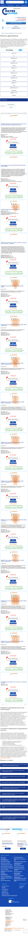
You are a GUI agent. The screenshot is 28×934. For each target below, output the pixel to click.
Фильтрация (4, 99)
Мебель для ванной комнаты (20, 861)
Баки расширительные (5, 880)
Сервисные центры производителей (9, 895)
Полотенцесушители (18, 857)
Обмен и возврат (5, 893)
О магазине (3, 5)
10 (20, 829)
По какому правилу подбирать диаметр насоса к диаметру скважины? (13, 777)
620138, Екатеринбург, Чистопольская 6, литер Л (14, 928)
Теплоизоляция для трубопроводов (18, 863)
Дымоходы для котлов (5, 863)
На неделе (26, 829)
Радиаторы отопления (5, 861)
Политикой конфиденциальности (9, 920)
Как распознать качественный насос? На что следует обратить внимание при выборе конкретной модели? (14, 765)
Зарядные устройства (18, 875)
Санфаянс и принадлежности (4, 874)
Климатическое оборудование (17, 873)
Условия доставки (13, 149)
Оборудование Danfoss (19, 865)
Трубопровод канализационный (4, 859)
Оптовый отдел (24, 5)
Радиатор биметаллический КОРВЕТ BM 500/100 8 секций (7, 843)
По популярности (11, 104)
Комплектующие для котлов (7, 866)
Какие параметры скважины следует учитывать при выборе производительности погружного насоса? (14, 788)
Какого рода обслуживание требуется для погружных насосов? (14, 811)
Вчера (7, 830)
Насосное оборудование (6, 876)
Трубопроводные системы (6, 864)
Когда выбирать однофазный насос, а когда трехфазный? (13, 782)
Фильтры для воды (18, 871)
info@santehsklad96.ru (20, 20)
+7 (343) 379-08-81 (7, 929)
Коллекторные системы (19, 867)
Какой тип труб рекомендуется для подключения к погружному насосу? (14, 806)
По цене (11, 107)
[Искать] (26, 2)
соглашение (7, 922)
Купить (13, 145)
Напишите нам (5, 892)
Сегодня (20, 830)
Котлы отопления (4, 869)
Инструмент (3, 857)
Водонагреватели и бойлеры (7, 867)
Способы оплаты (10, 5)
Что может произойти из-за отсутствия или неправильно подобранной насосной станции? (13, 794)
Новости (21, 887)
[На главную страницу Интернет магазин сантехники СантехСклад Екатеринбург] (14, 11)
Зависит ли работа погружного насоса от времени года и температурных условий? (13, 771)
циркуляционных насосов (5, 757)
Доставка (17, 5)
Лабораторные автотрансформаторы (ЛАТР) (20, 878)
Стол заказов (4, 890)
